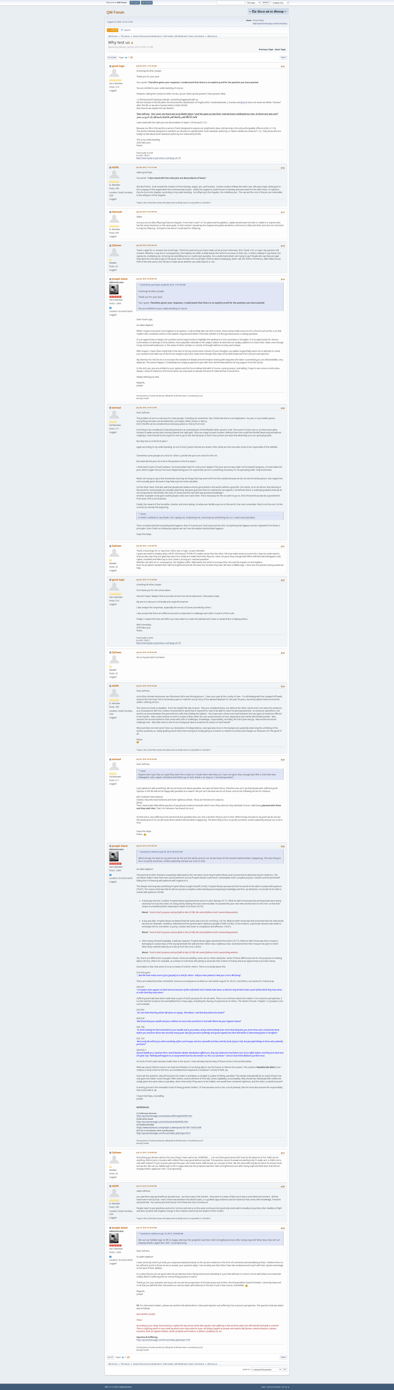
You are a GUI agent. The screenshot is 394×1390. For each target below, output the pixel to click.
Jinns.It (244, 102)
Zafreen (116, 245)
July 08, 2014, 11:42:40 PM (146, 546)
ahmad (116, 407)
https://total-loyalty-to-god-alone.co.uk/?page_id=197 (158, 158)
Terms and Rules (273, 1387)
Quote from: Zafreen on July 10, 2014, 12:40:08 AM (162, 1233)
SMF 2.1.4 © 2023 (111, 1387)
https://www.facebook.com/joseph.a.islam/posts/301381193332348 (169, 1127)
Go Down (112, 57)
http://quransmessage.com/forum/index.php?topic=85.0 (164, 1133)
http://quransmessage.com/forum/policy (270, 23)
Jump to (246, 1369)
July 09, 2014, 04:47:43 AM (146, 686)
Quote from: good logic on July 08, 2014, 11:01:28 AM (163, 284)
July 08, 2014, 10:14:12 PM (146, 407)
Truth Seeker (168, 36)
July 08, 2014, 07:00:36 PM (146, 279)
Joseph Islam (120, 279)
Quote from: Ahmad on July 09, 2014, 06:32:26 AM (162, 851)
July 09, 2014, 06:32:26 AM (146, 759)
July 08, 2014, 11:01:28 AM (146, 66)
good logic (118, 66)
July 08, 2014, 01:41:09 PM (146, 212)
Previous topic (266, 49)
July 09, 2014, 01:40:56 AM (146, 652)
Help (263, 1387)
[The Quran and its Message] (110, 307)
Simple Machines (125, 1387)
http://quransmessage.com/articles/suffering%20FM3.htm (164, 1116)
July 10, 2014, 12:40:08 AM (146, 1152)
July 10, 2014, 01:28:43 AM (146, 1227)
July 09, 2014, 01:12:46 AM (146, 579)
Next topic (280, 49)
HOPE (115, 167)
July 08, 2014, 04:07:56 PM (146, 245)
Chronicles (198, 36)
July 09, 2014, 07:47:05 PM (146, 846)
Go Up (110, 1357)
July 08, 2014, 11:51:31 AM (146, 167)
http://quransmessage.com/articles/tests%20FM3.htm (162, 1121)
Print (283, 57)
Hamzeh (117, 212)
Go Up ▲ (285, 1387)
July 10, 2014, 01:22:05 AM (146, 1186)
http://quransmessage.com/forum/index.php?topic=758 (163, 1340)
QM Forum (115, 12)
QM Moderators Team (184, 36)
